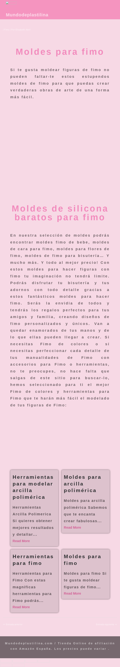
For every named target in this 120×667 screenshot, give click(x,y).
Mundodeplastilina (27, 14)
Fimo (6, 29)
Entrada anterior (13, 624)
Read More (21, 541)
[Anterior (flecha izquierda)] (6, 665)
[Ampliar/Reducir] (6, 661)
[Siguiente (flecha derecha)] (19, 665)
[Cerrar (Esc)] (44, 661)
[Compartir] (31, 661)
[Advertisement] (60, 129)
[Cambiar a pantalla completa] (19, 661)
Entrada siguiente (106, 624)
